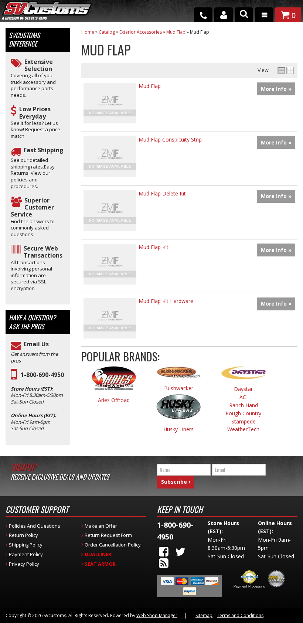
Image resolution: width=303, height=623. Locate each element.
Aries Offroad (114, 400)
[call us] (203, 14)
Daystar (243, 389)
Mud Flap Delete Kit (162, 193)
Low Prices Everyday (35, 113)
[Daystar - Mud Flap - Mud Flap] (243, 376)
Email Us (36, 344)
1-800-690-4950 (42, 374)
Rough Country (243, 414)
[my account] (223, 14)
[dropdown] (264, 14)
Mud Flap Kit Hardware (166, 300)
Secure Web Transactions (43, 252)
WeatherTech (243, 429)
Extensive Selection (38, 65)
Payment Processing (249, 586)
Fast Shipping (44, 150)
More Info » (276, 88)
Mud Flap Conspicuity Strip (170, 139)
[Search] (244, 14)
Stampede (243, 422)
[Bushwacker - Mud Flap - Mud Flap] (178, 375)
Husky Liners (178, 429)
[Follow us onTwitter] (180, 551)
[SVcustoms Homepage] (47, 14)
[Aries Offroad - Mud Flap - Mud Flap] (113, 381)
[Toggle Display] (286, 70)
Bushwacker (178, 388)
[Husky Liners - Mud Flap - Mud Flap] (178, 410)
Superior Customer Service (32, 207)
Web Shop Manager (156, 615)
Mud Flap (150, 85)
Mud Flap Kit (153, 247)
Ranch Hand (243, 405)
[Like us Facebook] (163, 551)
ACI (243, 397)
